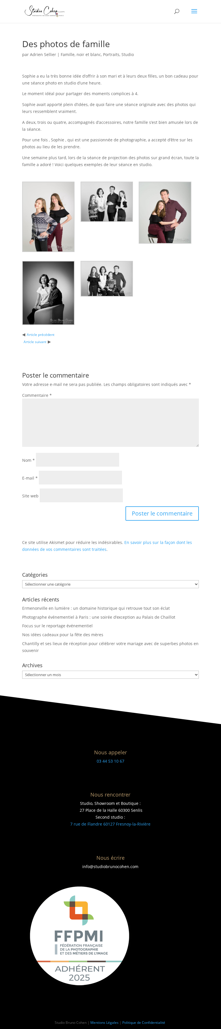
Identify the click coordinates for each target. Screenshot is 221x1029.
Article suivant (35, 341)
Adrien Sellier (43, 54)
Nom (28, 460)
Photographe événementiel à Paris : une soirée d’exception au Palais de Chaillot (98, 617)
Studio (127, 54)
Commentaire (37, 395)
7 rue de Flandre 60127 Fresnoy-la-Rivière (110, 824)
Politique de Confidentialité (144, 1022)
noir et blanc (89, 54)
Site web (30, 496)
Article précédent (40, 334)
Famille (68, 54)
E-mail (30, 478)
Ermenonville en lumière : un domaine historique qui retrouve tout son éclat (96, 608)
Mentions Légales (104, 1022)
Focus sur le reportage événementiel (57, 625)
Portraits (111, 54)
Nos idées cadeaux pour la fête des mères (62, 634)
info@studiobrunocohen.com (110, 866)
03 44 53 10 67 (110, 761)
